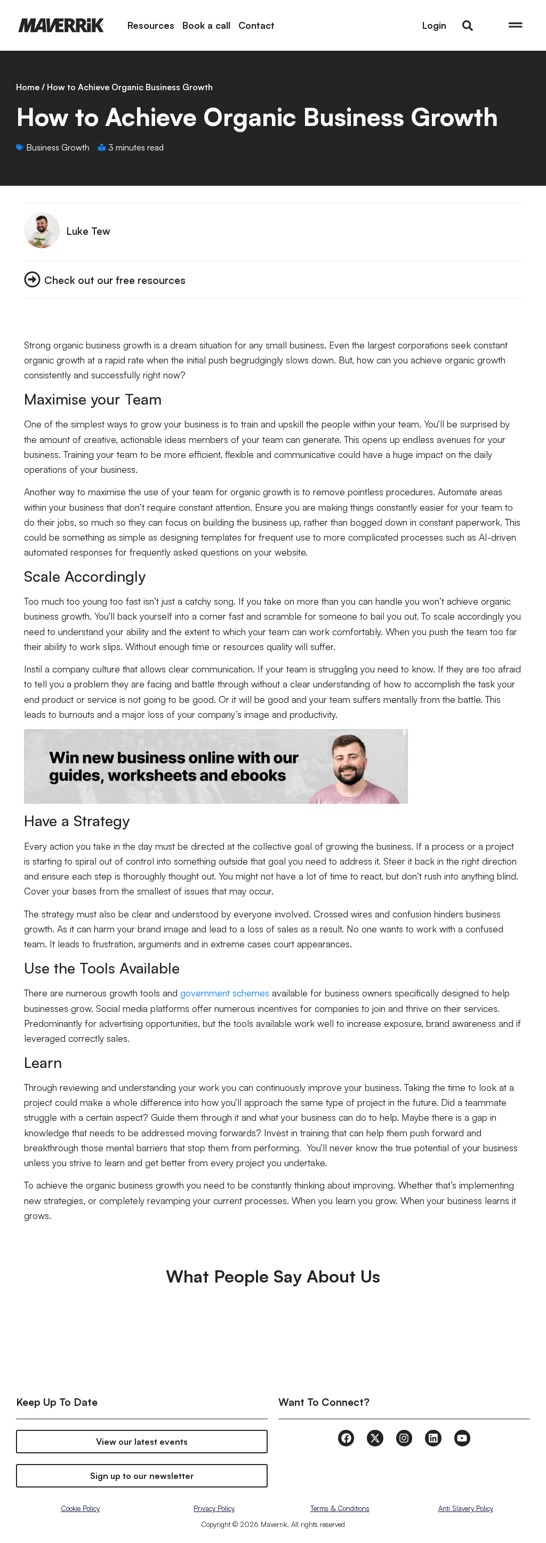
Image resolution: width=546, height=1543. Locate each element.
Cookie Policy (80, 1508)
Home (27, 87)
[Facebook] (346, 1438)
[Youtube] (462, 1438)
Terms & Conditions (340, 1508)
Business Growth (58, 147)
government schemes (224, 993)
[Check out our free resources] (32, 279)
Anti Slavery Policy (465, 1508)
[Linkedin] (433, 1438)
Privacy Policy (214, 1508)
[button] (467, 25)
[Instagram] (404, 1438)
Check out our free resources (115, 280)
